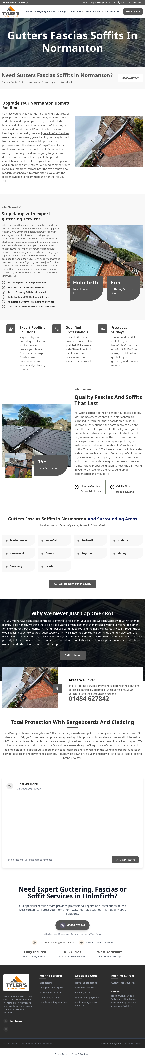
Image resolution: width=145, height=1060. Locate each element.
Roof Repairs (45, 982)
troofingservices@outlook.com (100, 2)
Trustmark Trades (133, 1043)
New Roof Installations (50, 992)
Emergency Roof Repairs (51, 987)
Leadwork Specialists (85, 987)
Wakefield (51, 238)
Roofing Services (82, 632)
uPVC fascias (123, 445)
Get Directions (127, 859)
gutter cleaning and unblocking (23, 269)
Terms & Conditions (81, 1054)
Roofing (61, 11)
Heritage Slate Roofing (86, 982)
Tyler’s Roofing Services (55, 133)
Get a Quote (133, 11)
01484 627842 (135, 2)
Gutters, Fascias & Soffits (123, 982)
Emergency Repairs (45, 11)
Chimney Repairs (83, 992)
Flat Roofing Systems (49, 997)
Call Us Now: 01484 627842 (75, 583)
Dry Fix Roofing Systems (87, 997)
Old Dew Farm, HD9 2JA (17, 2)
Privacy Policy (61, 1054)
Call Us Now (72, 655)
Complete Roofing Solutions (53, 1002)
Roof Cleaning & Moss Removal (86, 1004)
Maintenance (93, 11)
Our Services (112, 11)
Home (29, 11)
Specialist (76, 11)
